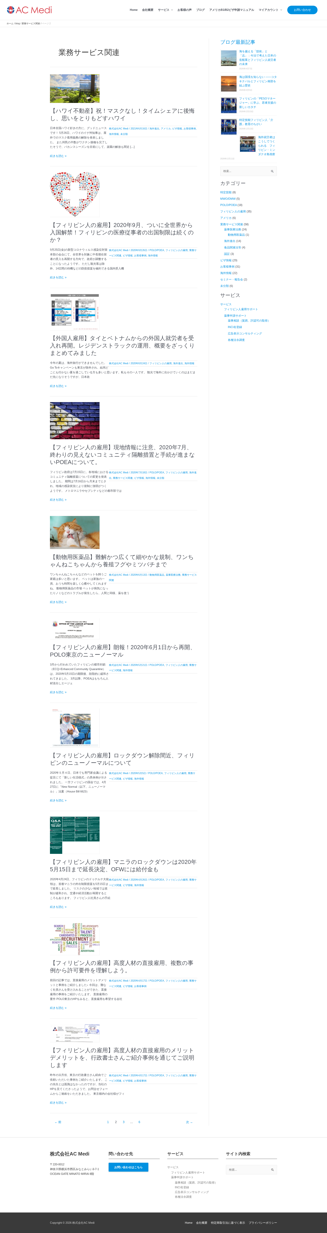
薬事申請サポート (235, 315)
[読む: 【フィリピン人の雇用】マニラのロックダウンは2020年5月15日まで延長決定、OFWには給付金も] (75, 835)
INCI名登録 (235, 327)
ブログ (200, 9)
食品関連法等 (232, 247)
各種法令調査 (236, 339)
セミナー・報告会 (231, 279)
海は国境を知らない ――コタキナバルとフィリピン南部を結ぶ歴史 (258, 81)
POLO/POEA (156, 250)
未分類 (124, 134)
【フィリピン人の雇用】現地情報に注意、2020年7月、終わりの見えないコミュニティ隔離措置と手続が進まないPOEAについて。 (122, 454)
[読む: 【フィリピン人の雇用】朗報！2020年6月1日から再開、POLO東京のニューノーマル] (75, 628)
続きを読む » (58, 156)
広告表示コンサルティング (245, 333)
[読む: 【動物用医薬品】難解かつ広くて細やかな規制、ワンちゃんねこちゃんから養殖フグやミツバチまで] (75, 532)
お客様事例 (190, 128)
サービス (163, 9)
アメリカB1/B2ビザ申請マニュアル (231, 9)
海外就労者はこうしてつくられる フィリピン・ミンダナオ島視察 (266, 145)
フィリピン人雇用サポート (241, 309)
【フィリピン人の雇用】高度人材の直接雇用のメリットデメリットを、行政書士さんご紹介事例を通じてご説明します (122, 1057)
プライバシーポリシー (263, 1222)
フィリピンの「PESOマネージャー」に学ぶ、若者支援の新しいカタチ (257, 103)
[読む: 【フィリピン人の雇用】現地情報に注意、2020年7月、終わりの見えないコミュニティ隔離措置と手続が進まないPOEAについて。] (75, 420)
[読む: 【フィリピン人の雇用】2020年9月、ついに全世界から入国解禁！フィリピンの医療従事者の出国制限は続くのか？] (75, 194)
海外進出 (154, 128)
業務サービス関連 (123, 478)
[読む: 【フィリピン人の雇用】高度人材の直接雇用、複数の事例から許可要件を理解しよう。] (75, 938)
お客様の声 (185, 9)
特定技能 (226, 192)
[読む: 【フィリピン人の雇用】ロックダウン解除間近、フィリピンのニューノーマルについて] (75, 727)
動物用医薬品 (156, 574)
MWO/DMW (228, 198)
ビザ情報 (177, 128)
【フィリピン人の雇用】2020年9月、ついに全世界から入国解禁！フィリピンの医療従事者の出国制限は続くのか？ (122, 232)
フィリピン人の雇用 (177, 250)
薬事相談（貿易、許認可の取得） (249, 320)
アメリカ (166, 128)
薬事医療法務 (173, 574)
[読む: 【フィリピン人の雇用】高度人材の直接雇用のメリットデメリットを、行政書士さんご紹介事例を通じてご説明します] (75, 1033)
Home (134, 9)
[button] (302, 10)
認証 (227, 253)
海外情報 (114, 134)
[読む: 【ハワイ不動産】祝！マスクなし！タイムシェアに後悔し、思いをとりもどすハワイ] (75, 88)
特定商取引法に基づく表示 (228, 1222)
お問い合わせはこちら (128, 1167)
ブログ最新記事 (237, 42)
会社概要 (147, 9)
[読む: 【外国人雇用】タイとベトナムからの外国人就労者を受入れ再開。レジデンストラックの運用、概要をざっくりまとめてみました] (75, 311)
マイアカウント (269, 9)
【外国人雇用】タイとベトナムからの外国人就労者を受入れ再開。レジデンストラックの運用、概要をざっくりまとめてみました (122, 345)
